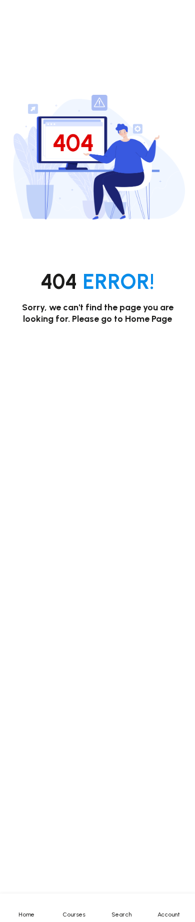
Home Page (148, 318)
